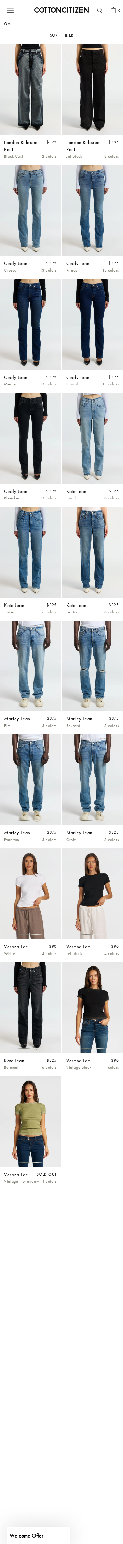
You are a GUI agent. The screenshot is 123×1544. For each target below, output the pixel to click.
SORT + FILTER (61, 35)
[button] (38, 1535)
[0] (113, 10)
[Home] (61, 10)
